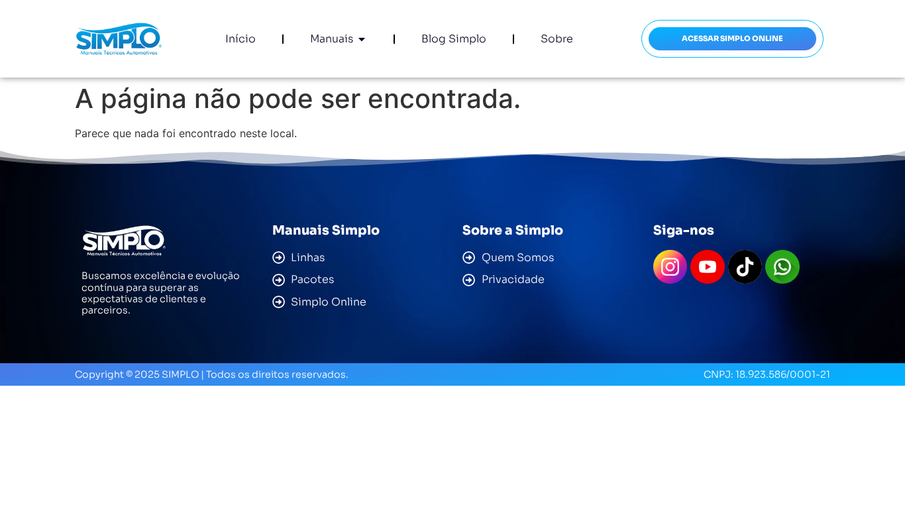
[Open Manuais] (361, 39)
